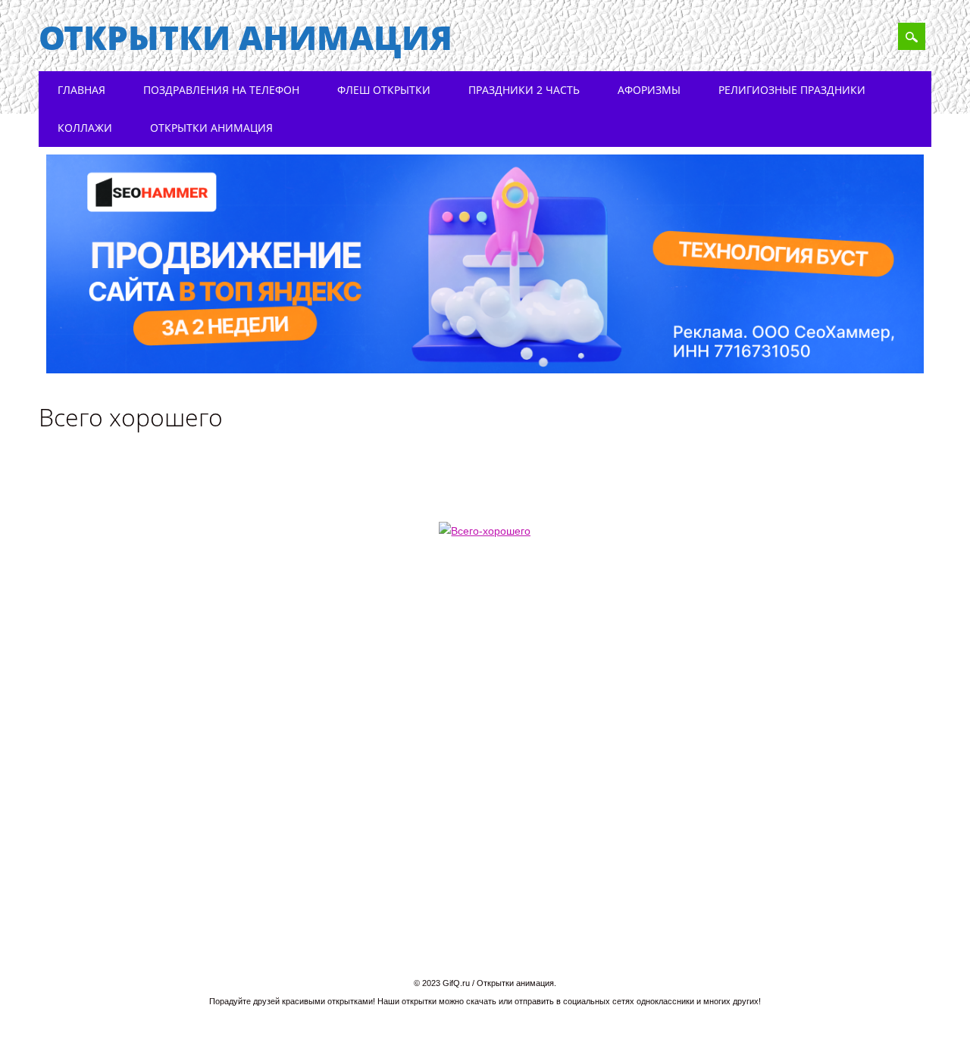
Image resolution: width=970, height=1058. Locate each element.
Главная (81, 90)
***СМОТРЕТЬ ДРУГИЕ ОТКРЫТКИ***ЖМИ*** (495, 602)
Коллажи (85, 127)
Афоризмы (649, 90)
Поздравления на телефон (221, 90)
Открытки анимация (245, 37)
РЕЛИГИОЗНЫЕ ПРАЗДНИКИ (791, 90)
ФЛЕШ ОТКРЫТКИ (383, 90)
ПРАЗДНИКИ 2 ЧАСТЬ (524, 90)
